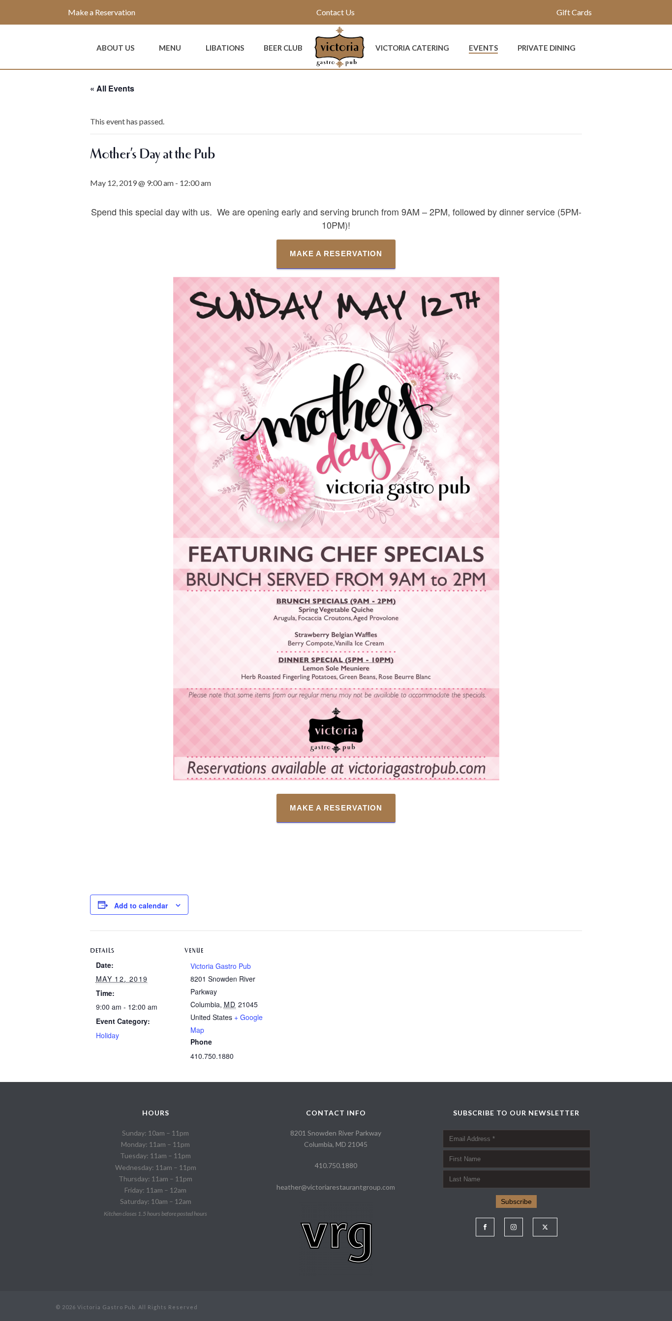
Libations (225, 47)
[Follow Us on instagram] (513, 1227)
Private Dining (547, 47)
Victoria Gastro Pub (220, 966)
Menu (170, 47)
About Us (115, 47)
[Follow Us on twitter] (545, 1227)
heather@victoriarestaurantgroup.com (335, 1187)
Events (483, 47)
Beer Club (283, 47)
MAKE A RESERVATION (336, 253)
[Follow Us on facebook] (485, 1227)
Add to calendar (141, 905)
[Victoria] (339, 47)
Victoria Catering (412, 47)
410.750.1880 (336, 1165)
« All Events (112, 88)
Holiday (107, 1035)
